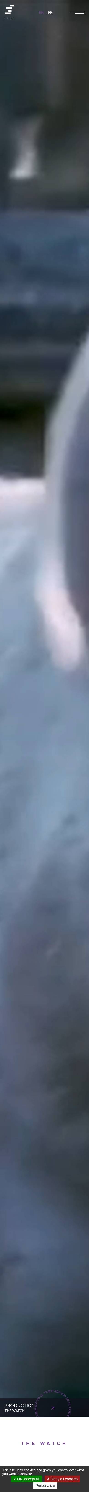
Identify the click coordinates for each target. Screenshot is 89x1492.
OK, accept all (28, 1479)
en (41, 12)
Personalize (45, 1486)
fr (50, 12)
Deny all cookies (64, 1479)
